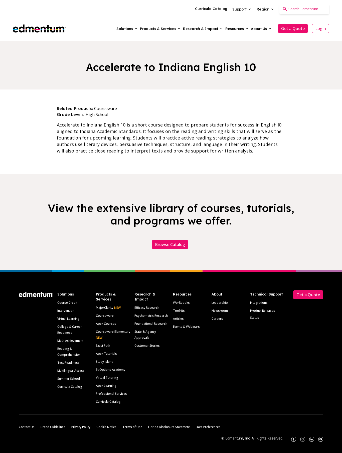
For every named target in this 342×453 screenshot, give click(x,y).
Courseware (105, 316)
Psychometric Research (151, 316)
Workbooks (181, 302)
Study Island (104, 362)
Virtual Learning (68, 318)
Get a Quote (293, 28)
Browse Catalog (170, 244)
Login (320, 28)
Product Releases (262, 310)
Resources (182, 294)
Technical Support (266, 294)
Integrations (259, 302)
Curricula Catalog (69, 386)
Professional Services (111, 394)
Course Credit (67, 302)
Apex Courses (106, 324)
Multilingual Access (71, 370)
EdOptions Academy (110, 370)
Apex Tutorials (106, 354)
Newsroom (220, 310)
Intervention (65, 310)
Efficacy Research (146, 308)
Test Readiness (68, 362)
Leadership (220, 302)
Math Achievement (70, 340)
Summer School (68, 378)
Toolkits (179, 310)
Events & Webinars (186, 326)
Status (254, 318)
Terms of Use (132, 427)
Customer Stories (147, 346)
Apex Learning (106, 386)
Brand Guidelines (53, 427)
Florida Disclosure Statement (169, 427)
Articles (178, 318)
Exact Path (103, 346)
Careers (217, 318)
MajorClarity (104, 308)
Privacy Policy (80, 427)
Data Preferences (208, 427)
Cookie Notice (106, 427)
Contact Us (27, 427)
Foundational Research (150, 324)
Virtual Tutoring (107, 378)
